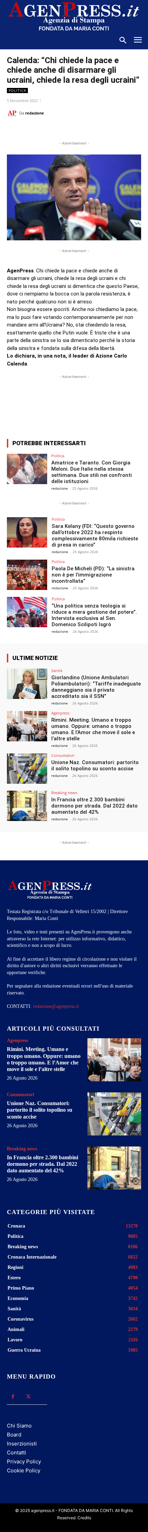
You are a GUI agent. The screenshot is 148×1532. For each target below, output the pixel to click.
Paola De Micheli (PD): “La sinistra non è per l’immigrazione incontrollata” (93, 574)
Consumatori (62, 755)
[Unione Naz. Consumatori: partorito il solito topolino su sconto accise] (27, 768)
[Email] (83, 130)
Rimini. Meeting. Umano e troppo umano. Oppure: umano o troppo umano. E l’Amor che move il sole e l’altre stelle (93, 729)
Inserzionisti (22, 1443)
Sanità (56, 670)
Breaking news (64, 792)
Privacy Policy (24, 1461)
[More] (132, 408)
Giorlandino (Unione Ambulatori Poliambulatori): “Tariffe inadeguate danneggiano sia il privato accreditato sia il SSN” (96, 686)
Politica (17, 90)
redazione (34, 113)
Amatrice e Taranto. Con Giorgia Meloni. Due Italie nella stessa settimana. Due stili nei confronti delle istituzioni (91, 472)
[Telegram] (99, 130)
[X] (51, 130)
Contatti (16, 1452)
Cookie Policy (23, 1470)
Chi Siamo (19, 1425)
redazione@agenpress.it (56, 1006)
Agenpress (60, 713)
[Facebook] (35, 130)
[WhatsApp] (67, 130)
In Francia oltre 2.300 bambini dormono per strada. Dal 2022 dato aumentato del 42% (94, 806)
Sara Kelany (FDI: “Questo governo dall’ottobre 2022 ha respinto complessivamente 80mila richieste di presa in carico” (95, 535)
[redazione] (13, 113)
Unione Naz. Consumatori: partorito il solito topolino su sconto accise (95, 765)
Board (14, 1434)
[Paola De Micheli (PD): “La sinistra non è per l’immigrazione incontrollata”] (27, 575)
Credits (84, 1517)
